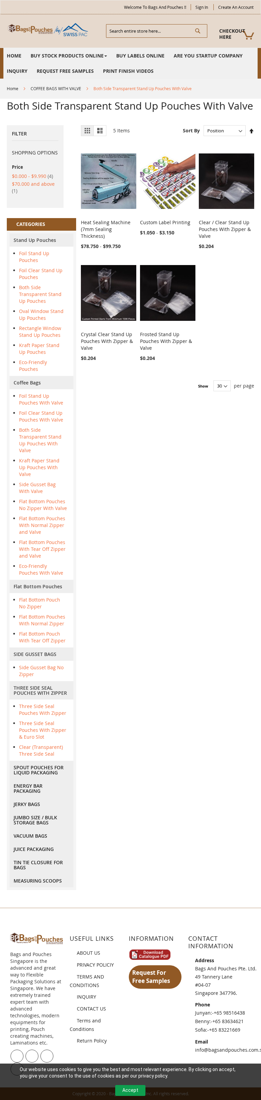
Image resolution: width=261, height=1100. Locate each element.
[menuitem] (14, 55)
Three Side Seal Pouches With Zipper (42, 709)
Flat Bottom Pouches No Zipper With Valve (43, 504)
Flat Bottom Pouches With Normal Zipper (42, 620)
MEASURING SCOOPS (38, 880)
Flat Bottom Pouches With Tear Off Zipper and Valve (42, 549)
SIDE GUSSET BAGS (35, 654)
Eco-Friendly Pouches (33, 365)
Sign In (201, 7)
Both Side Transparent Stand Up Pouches (40, 294)
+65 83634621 (228, 1021)
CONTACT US (91, 1008)
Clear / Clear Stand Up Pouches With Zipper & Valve (225, 229)
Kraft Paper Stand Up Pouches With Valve (39, 467)
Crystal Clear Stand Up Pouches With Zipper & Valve (107, 341)
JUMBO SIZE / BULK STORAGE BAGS (35, 820)
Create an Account (236, 7)
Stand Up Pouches (35, 240)
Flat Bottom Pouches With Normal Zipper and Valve (42, 525)
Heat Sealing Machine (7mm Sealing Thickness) (105, 229)
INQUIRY (86, 997)
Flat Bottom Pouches (38, 586)
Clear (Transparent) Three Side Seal (41, 750)
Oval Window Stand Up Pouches (41, 314)
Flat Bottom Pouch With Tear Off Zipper (42, 637)
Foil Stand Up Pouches (34, 256)
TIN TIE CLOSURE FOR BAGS (38, 865)
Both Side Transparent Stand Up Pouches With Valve (40, 440)
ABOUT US (88, 953)
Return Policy (92, 1040)
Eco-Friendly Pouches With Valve (41, 569)
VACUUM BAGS (30, 836)
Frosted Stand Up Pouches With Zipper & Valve (166, 341)
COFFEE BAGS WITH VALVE (56, 88)
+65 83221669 (224, 1030)
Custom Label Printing (165, 222)
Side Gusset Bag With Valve (37, 487)
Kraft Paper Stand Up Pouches (39, 348)
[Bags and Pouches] (49, 29)
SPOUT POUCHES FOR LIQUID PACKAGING (39, 770)
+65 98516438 (229, 1012)
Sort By (191, 130)
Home (12, 88)
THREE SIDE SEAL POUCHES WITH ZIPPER (40, 690)
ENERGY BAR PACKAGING (28, 788)
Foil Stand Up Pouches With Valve (41, 399)
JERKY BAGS (27, 804)
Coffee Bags (27, 382)
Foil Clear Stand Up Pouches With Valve (41, 416)
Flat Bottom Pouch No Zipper (39, 603)
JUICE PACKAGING (34, 849)
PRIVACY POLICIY (95, 965)
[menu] (130, 63)
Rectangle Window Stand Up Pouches (40, 331)
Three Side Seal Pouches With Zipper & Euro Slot (42, 730)
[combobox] (156, 31)
